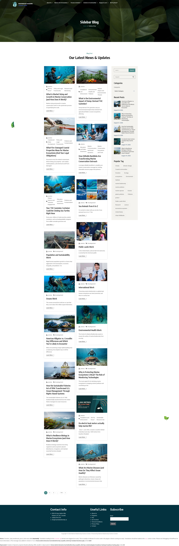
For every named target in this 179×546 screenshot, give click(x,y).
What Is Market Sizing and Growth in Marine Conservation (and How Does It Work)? (59, 97)
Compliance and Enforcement (83, 92)
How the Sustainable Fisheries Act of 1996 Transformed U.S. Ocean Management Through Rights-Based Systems (128, 130)
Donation (117, 173)
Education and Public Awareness (83, 149)
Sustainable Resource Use (100, 418)
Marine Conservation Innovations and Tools (101, 149)
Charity (117, 166)
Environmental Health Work (90, 330)
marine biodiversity (120, 183)
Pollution (130, 194)
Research (118, 205)
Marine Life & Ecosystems (61, 2)
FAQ (93, 517)
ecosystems (118, 176)
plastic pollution (119, 194)
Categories (117, 87)
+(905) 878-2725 (56, 517)
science (126, 205)
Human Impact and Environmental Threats (102, 92)
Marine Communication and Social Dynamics (92, 149)
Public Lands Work (86, 247)
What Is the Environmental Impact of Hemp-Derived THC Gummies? (91, 101)
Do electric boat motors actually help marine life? (128, 140)
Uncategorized (91, 202)
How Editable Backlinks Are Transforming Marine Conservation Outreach (90, 159)
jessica (50, 86)
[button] (50, 2)
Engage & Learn (103, 2)
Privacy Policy (95, 524)
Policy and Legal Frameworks (58, 89)
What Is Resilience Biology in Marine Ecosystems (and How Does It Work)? (58, 438)
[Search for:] (124, 70)
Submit (113, 523)
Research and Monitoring (68, 89)
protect (117, 197)
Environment (129, 176)
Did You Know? (114, 2)
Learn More (49, 111)
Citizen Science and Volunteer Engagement (51, 201)
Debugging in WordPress (169, 538)
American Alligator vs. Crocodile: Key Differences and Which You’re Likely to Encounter (59, 341)
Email (112, 515)
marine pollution (119, 187)
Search (133, 77)
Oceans (130, 190)
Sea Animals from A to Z (88, 206)
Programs (94, 515)
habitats (117, 180)
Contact (94, 526)
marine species (119, 190)
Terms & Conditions (97, 522)
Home (85, 26)
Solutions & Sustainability (89, 2)
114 (61, 492)
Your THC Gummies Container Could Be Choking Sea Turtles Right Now (58, 211)
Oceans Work (51, 298)
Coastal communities (121, 169)
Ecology (126, 173)
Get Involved (95, 519)
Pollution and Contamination (68, 142)
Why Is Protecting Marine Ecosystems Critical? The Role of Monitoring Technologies (92, 375)
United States (119, 212)
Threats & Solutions (75, 2)
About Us (49, 2)
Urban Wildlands (119, 215)
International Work (86, 287)
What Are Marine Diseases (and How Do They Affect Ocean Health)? (91, 470)
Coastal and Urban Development (51, 142)
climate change (127, 166)
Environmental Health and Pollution (93, 92)
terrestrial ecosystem (121, 208)
